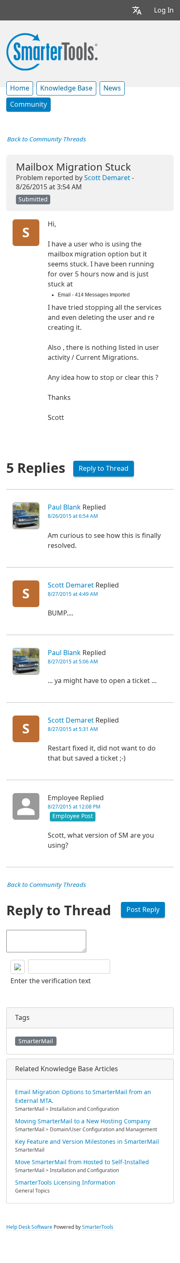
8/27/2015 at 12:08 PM (74, 807)
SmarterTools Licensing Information (65, 1182)
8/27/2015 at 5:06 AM (73, 662)
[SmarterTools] (52, 51)
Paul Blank (64, 507)
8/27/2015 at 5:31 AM (73, 729)
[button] (137, 10)
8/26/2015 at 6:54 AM (73, 516)
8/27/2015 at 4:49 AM (73, 594)
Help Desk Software (29, 1227)
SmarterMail (35, 1041)
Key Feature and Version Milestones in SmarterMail (87, 1141)
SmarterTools (97, 1227)
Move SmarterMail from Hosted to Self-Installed (82, 1162)
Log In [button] (164, 10)
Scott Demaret (107, 178)
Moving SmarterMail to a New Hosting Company (82, 1121)
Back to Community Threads (46, 139)
